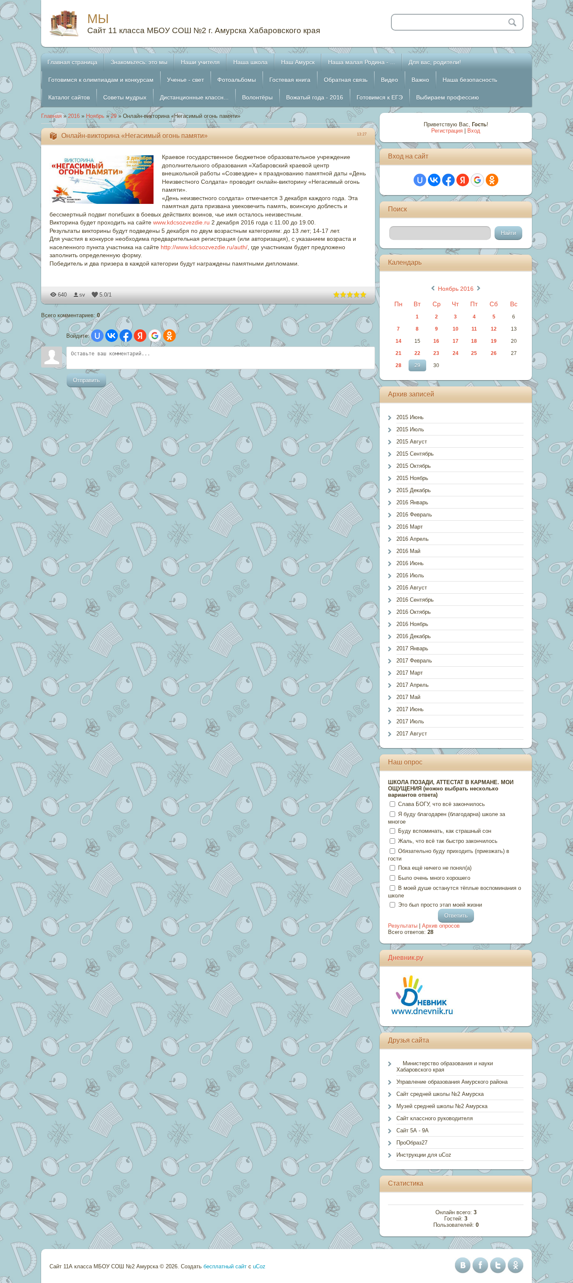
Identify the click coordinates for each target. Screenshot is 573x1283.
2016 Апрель (412, 539)
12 (494, 329)
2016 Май (408, 551)
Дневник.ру (405, 957)
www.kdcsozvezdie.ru (181, 222)
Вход (473, 131)
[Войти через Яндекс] (140, 335)
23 (436, 353)
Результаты (402, 926)
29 (114, 116)
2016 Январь (412, 502)
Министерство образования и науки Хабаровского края (444, 1066)
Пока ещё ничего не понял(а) (434, 868)
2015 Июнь (410, 417)
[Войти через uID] (97, 335)
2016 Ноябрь (412, 624)
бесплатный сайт (225, 1266)
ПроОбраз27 (411, 1143)
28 (398, 365)
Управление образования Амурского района (452, 1082)
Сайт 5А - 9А (412, 1130)
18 (474, 341)
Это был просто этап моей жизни (440, 905)
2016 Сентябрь (415, 600)
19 (494, 341)
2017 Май (408, 697)
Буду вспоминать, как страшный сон (444, 831)
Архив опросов (441, 926)
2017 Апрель (412, 685)
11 (474, 329)
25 (474, 353)
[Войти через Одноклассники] (169, 335)
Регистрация (447, 131)
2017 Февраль (414, 660)
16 (436, 341)
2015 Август (411, 441)
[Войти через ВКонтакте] (111, 335)
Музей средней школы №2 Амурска (441, 1106)
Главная (51, 116)
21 (398, 353)
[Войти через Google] (154, 335)
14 (398, 341)
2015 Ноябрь (412, 478)
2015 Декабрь (413, 490)
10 (455, 329)
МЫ (98, 19)
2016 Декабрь (413, 636)
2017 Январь (412, 648)
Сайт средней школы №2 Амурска (440, 1094)
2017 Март (409, 673)
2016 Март (409, 527)
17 (455, 341)
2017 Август (411, 733)
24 (455, 353)
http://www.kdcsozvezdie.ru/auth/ (204, 247)
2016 (74, 116)
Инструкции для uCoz (423, 1155)
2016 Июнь (410, 563)
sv (82, 295)
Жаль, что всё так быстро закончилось (447, 841)
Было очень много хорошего (434, 878)
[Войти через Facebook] (126, 335)
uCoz (259, 1266)
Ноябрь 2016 (456, 288)
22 (417, 353)
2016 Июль (410, 575)
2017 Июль (410, 721)
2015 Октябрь (413, 466)
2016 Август (411, 587)
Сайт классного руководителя (434, 1118)
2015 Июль (410, 429)
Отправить (86, 380)
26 (494, 353)
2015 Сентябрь (415, 454)
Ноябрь (95, 116)
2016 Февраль (414, 514)
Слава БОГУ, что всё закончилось (441, 804)
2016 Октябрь (413, 612)
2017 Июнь (410, 709)
